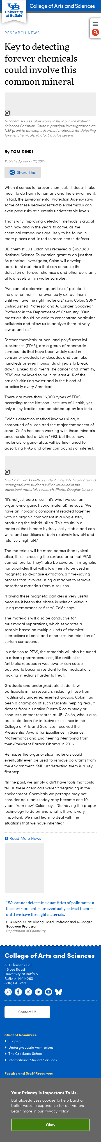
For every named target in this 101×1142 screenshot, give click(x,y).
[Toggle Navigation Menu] (95, 28)
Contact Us (27, 1012)
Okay (50, 1125)
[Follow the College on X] (28, 992)
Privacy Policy (56, 1111)
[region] (50, 1110)
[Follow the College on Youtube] (48, 992)
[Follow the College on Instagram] (8, 992)
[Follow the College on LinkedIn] (38, 992)
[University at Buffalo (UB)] (14, 8)
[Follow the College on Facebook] (18, 992)
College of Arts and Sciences (62, 5)
